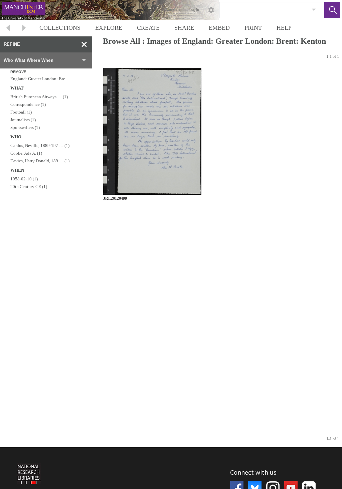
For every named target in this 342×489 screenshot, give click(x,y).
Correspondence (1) (28, 104)
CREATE (148, 27)
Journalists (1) (23, 119)
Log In (193, 10)
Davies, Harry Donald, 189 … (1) (39, 160)
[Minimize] (84, 44)
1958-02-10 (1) (24, 178)
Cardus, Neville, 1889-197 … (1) (39, 145)
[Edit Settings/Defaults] (211, 10)
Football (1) (21, 112)
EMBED (219, 27)
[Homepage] (126, 10)
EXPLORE (108, 27)
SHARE (184, 27)
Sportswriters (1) (25, 127)
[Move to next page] (24, 28)
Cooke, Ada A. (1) (26, 153)
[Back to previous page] (8, 28)
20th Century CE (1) (28, 186)
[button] (332, 10)
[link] (313, 9)
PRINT (253, 27)
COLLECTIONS (59, 27)
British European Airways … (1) (39, 96)
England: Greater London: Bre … (40, 78)
